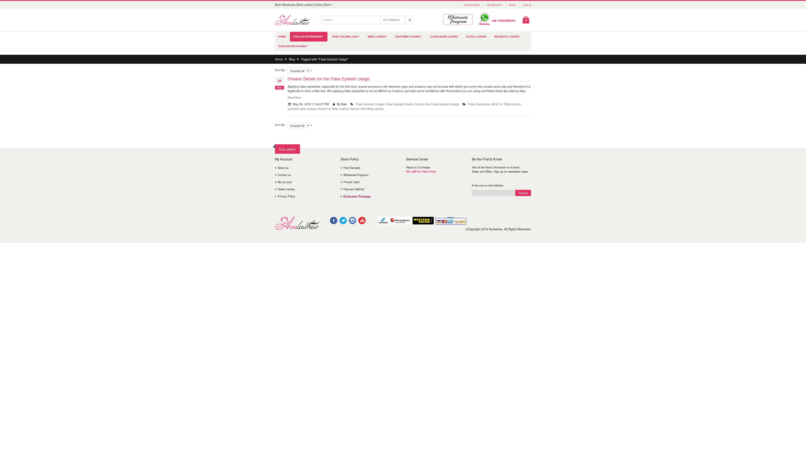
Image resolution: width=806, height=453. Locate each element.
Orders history (286, 189)
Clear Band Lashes (444, 36)
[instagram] (352, 220)
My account (285, 182)
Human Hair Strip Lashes (366, 109)
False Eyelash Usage (370, 104)
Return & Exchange (418, 167)
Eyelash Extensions (307, 36)
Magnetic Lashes (507, 36)
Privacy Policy (286, 196)
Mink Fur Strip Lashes (506, 104)
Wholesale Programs (356, 175)
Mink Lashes (376, 36)
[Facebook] (333, 220)
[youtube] (362, 220)
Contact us (284, 175)
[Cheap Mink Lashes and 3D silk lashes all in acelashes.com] (293, 19)
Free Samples (351, 168)
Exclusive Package (357, 196)
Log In (527, 5)
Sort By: (280, 70)
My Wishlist (494, 5)
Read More (294, 97)
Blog (512, 5)
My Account (472, 5)
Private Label (351, 182)
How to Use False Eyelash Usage (437, 104)
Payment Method (353, 189)
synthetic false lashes (302, 109)
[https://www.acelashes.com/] (298, 223)
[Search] (410, 20)
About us (283, 168)
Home (279, 59)
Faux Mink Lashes (407, 36)
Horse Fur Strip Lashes (333, 109)
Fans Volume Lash (345, 36)
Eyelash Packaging (292, 46)
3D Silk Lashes (476, 36)
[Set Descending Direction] (311, 70)
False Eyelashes (479, 104)
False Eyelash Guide (399, 104)
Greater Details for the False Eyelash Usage (329, 79)
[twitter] (343, 220)
